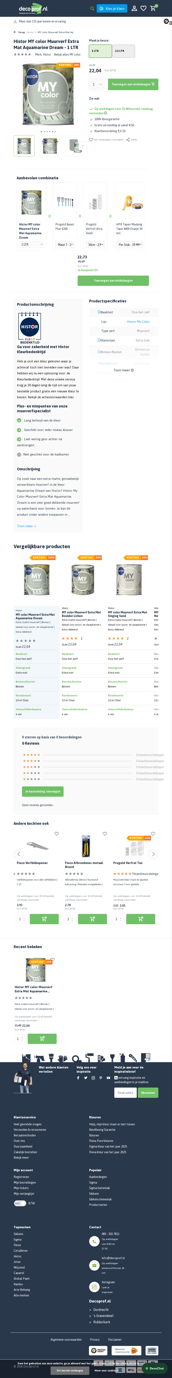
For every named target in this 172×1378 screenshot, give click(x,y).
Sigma (93, 1182)
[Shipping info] (106, 113)
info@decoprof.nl (113, 1258)
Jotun (17, 1261)
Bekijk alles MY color (67, 54)
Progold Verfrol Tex (127, 863)
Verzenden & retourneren (30, 1129)
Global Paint (22, 1278)
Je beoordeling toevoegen (42, 791)
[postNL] (126, 1350)
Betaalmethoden (25, 1135)
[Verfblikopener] (38, 846)
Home (30, 32)
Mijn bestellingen (25, 1182)
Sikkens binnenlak (100, 1199)
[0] (152, 8)
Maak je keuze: (99, 40)
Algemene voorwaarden (66, 1339)
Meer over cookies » (106, 1370)
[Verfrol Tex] (134, 846)
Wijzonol (19, 1267)
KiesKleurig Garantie (102, 1129)
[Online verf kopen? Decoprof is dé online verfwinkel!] (33, 8)
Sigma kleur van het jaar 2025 (108, 1146)
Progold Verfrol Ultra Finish (94, 229)
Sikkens (94, 1193)
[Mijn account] (134, 8)
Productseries (98, 1204)
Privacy (95, 1339)
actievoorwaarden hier (58, 397)
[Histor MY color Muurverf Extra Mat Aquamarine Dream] (36, 970)
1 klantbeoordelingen (92, 639)
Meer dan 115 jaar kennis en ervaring (42, 21)
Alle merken (21, 1295)
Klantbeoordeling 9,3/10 (109, 131)
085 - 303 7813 (110, 1234)
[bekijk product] (44, 919)
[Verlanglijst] (143, 8)
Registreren (21, 1177)
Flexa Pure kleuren (101, 1140)
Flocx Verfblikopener (32, 863)
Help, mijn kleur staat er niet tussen (112, 1124)
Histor (47, 54)
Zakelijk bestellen (25, 1152)
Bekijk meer (21, 1157)
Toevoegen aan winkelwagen (113, 280)
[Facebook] (78, 1078)
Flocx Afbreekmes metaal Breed (84, 865)
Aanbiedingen (98, 1177)
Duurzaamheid (23, 1146)
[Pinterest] (101, 1078)
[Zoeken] (92, 8)
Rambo (18, 1284)
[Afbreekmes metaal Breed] (86, 846)
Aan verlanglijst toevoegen (108, 139)
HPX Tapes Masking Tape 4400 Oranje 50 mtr (129, 229)
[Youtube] (108, 1078)
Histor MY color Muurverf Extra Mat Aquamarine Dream (33, 989)
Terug (21, 32)
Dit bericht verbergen (70, 1370)
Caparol (19, 1273)
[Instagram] (93, 1078)
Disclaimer (115, 1339)
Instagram (108, 1282)
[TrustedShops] (98, 1350)
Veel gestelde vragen (28, 1124)
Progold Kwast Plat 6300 (64, 226)
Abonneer (148, 1092)
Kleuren (94, 1135)
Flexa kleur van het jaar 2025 (107, 1152)
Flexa (17, 1245)
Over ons (19, 1140)
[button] (41, 131)
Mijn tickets (21, 1188)
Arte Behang (22, 1289)
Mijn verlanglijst (24, 1193)
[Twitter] (85, 1078)
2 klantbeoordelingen (138, 639)
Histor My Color (138, 321)
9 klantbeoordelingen (146, 874)
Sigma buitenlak (99, 1188)
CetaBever (21, 1250)
